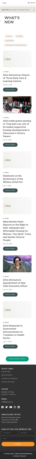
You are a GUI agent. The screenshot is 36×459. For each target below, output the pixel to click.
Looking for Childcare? (10, 378)
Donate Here (6, 371)
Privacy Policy (20, 456)
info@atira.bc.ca (7, 402)
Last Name (23, 432)
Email (4, 438)
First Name (6, 432)
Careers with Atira (8, 382)
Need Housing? (7, 375)
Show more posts (17, 359)
